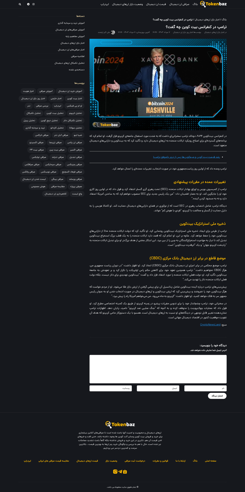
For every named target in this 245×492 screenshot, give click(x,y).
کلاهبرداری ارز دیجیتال (55, 193)
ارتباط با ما (181, 461)
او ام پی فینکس (74, 105)
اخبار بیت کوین (74, 98)
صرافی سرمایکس (53, 164)
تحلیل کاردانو (57, 127)
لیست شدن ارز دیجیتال (34, 179)
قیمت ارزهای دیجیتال (87, 461)
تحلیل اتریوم (75, 113)
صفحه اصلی (210, 461)
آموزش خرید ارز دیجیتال (70, 91)
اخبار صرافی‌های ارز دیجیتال (71, 49)
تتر (28, 105)
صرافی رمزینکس (74, 164)
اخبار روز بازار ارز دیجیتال (183, 32)
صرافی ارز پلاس (74, 142)
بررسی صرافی (42, 105)
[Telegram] (28, 4)
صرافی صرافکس (32, 164)
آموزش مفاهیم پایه (75, 36)
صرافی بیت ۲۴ (37, 149)
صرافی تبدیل (76, 157)
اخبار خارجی (56, 98)
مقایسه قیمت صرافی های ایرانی (53, 461)
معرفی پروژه (76, 186)
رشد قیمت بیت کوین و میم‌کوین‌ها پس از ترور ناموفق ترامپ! (186, 157)
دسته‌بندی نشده (76, 69)
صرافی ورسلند (75, 179)
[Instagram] (33, 4)
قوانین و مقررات (160, 461)
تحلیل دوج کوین (49, 120)
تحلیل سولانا (75, 127)
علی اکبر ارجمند (104, 32)
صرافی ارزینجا (55, 142)
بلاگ (195, 4)
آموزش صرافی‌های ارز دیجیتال (70, 29)
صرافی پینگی (57, 179)
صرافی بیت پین (57, 149)
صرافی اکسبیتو (37, 142)
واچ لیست (77, 193)
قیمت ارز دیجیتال (156, 4)
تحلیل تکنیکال (33, 113)
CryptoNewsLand (210, 325)
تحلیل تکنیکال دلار (73, 120)
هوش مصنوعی (38, 186)
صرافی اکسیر (76, 149)
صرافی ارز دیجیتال (179, 4)
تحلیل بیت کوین (55, 113)
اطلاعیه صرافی (77, 56)
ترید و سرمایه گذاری (35, 127)
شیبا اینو (78, 135)
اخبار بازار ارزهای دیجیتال (207, 19)
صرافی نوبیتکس (48, 171)
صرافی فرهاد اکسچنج (72, 171)
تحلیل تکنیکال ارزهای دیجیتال (69, 63)
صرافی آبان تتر (61, 135)
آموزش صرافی (45, 91)
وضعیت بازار (111, 461)
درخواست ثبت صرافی (135, 461)
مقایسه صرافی (58, 186)
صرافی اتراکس (41, 135)
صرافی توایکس (39, 157)
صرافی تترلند (58, 157)
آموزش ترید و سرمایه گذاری (71, 23)
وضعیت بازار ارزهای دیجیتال (127, 4)
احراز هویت (28, 91)
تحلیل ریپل (29, 120)
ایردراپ (105, 4)
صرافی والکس (28, 171)
